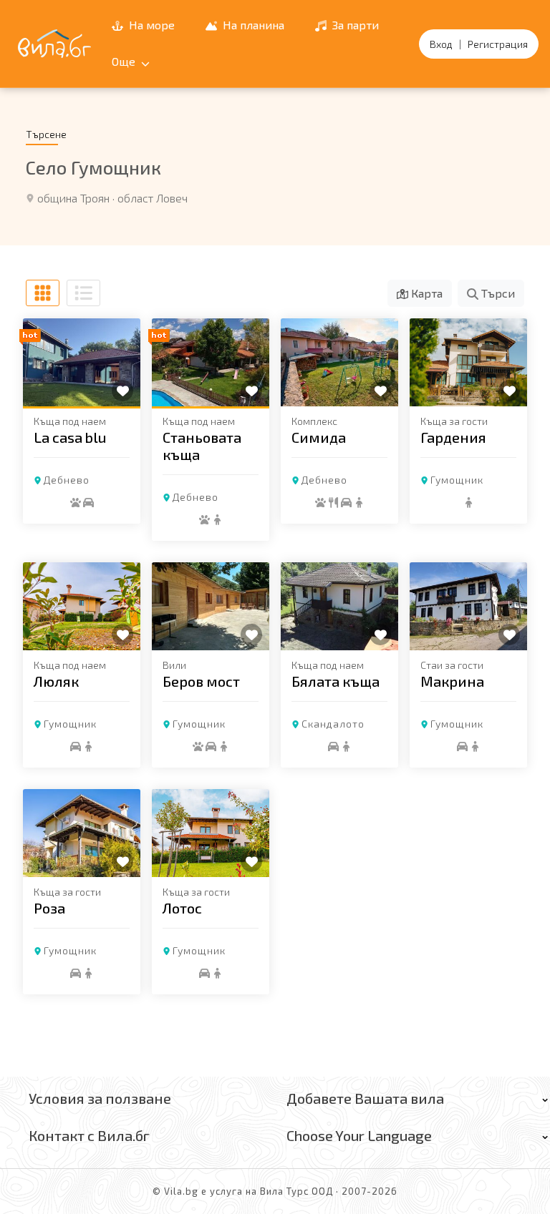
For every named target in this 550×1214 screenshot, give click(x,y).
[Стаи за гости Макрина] (468, 606)
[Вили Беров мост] (210, 606)
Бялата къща (335, 681)
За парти (354, 24)
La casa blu (70, 437)
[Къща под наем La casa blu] (81, 362)
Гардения (453, 437)
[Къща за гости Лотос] (210, 833)
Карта (425, 293)
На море (150, 24)
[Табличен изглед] (42, 293)
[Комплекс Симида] (339, 362)
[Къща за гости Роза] (81, 833)
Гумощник (456, 480)
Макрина (452, 681)
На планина (252, 24)
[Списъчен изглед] (83, 293)
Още (125, 61)
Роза (49, 907)
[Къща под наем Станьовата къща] (210, 362)
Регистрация (498, 44)
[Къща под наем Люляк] (81, 606)
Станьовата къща (202, 446)
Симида (318, 437)
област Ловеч (152, 198)
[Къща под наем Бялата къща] (339, 606)
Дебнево (67, 480)
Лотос (182, 907)
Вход (441, 44)
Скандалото (333, 724)
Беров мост (201, 681)
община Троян (73, 198)
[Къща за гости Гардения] (468, 362)
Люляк (56, 681)
